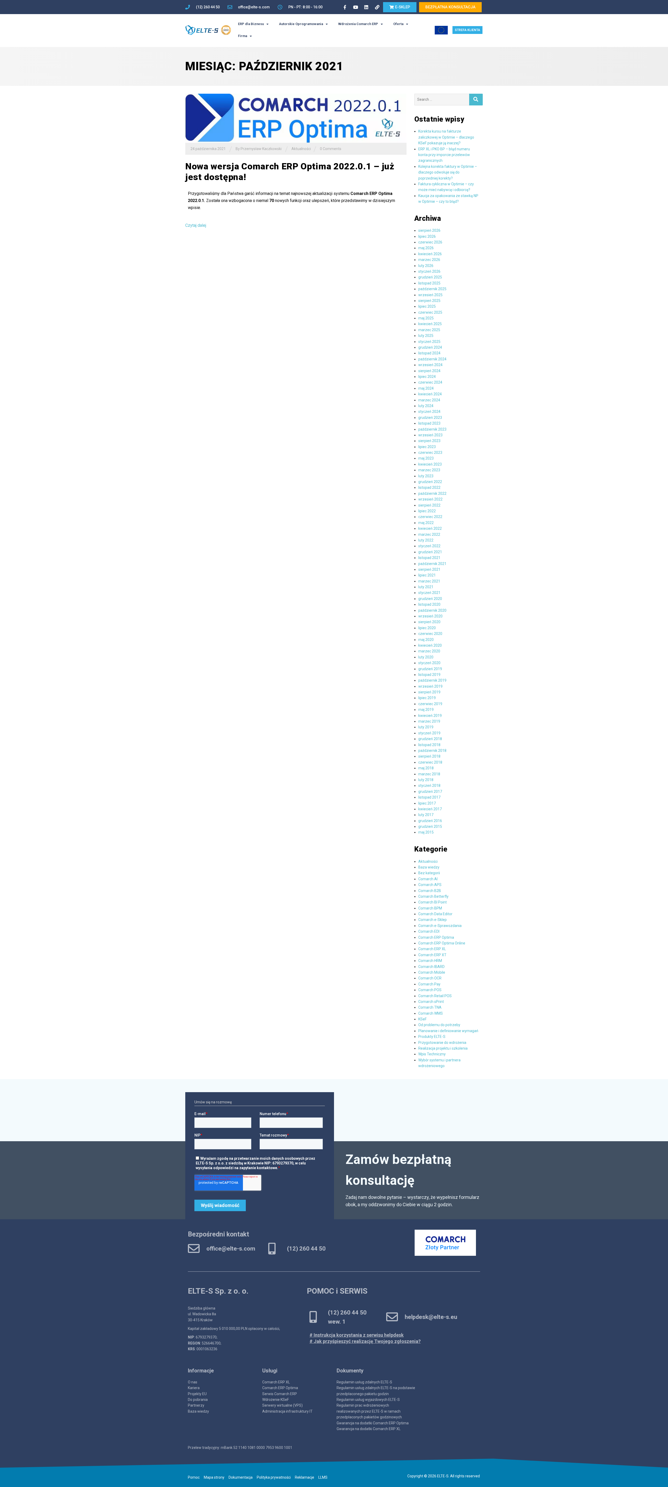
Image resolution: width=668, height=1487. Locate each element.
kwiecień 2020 (430, 645)
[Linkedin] (366, 7)
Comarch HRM (430, 961)
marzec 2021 (429, 581)
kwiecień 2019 (430, 715)
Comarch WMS (430, 1013)
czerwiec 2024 (430, 382)
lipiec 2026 (427, 236)
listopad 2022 (429, 487)
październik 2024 (432, 359)
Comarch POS (430, 990)
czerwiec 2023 (430, 452)
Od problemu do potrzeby (439, 1025)
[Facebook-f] (345, 7)
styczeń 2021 (429, 593)
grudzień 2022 (430, 482)
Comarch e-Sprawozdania (440, 926)
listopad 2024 (429, 353)
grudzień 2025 (430, 277)
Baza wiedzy (428, 867)
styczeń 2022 (429, 546)
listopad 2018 (429, 745)
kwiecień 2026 (430, 254)
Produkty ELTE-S (431, 1036)
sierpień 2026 (429, 230)
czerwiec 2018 (430, 762)
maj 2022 (426, 523)
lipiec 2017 (427, 803)
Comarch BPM (430, 908)
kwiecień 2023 (430, 464)
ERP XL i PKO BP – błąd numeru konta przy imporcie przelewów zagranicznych (444, 155)
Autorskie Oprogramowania (301, 24)
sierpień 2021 (429, 569)
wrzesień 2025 (430, 295)
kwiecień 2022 (430, 528)
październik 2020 (432, 610)
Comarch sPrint (431, 1002)
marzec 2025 (429, 330)
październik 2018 (432, 750)
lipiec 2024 (427, 376)
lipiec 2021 (427, 575)
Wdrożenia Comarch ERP (358, 24)
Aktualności (301, 149)
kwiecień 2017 (430, 809)
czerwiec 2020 (430, 634)
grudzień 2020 (430, 599)
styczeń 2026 (429, 271)
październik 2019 (432, 680)
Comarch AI (428, 879)
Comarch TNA (430, 1007)
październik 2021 (432, 564)
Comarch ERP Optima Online (441, 943)
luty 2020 (425, 657)
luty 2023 (425, 476)
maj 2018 (426, 768)
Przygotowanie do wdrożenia (442, 1042)
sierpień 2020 (429, 622)
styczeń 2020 (429, 663)
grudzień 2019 (430, 669)
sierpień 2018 (429, 756)
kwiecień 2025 (430, 324)
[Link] (377, 7)
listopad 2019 (429, 675)
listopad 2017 (429, 797)
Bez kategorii (429, 873)
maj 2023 (426, 458)
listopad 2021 (429, 558)
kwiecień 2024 (430, 394)
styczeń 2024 (429, 411)
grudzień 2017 (430, 791)
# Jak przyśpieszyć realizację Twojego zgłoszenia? (365, 1341)
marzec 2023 (429, 470)
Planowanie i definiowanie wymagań (448, 1031)
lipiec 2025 (427, 306)
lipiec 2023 (427, 447)
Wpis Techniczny (432, 1054)
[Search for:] (441, 99)
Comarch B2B (429, 891)
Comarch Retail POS (435, 996)
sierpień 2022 (429, 505)
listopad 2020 (429, 604)
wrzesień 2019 (430, 686)
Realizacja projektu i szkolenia (443, 1048)
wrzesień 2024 (430, 365)
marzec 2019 (429, 721)
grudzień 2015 (430, 826)
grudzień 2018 (430, 739)
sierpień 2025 (429, 301)
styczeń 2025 (429, 342)
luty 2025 (425, 336)
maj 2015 (426, 832)
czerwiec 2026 (430, 242)
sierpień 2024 (429, 371)
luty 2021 (425, 587)
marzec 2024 (429, 400)
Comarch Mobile (431, 972)
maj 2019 (426, 709)
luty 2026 (425, 266)
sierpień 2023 (429, 441)
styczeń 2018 (429, 785)
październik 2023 (432, 429)
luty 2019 (425, 727)
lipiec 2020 (427, 628)
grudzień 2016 (430, 821)
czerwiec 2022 (430, 517)
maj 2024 (426, 388)
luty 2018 (425, 780)
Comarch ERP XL (432, 949)
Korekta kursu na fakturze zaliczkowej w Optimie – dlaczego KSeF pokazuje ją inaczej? (446, 137)
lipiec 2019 (427, 698)
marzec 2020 (429, 651)
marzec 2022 (429, 534)
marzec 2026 (429, 260)
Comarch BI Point (432, 902)
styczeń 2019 (429, 733)
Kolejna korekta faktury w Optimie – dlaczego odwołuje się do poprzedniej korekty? (447, 172)
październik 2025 (432, 289)
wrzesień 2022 (430, 499)
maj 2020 (426, 640)
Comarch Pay (429, 984)
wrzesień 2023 (430, 435)
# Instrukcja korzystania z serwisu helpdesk (356, 1335)
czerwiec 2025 (430, 312)
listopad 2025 (429, 283)
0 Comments (330, 149)
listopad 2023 (429, 423)
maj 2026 (426, 248)
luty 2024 (425, 406)
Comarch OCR (430, 978)
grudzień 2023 (430, 417)
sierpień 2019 (429, 692)
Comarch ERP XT (432, 955)
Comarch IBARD (431, 967)
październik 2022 (432, 493)
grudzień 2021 (430, 552)
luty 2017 (425, 815)
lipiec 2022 (427, 511)
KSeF (422, 1019)
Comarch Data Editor (435, 914)
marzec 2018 (429, 774)
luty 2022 (425, 540)
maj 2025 (426, 318)
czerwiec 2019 (430, 704)
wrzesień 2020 (430, 616)
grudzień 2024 (430, 347)
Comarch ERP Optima (436, 937)
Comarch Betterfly (433, 896)
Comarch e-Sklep (432, 920)
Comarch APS (430, 885)
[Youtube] (355, 7)
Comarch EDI (428, 931)
